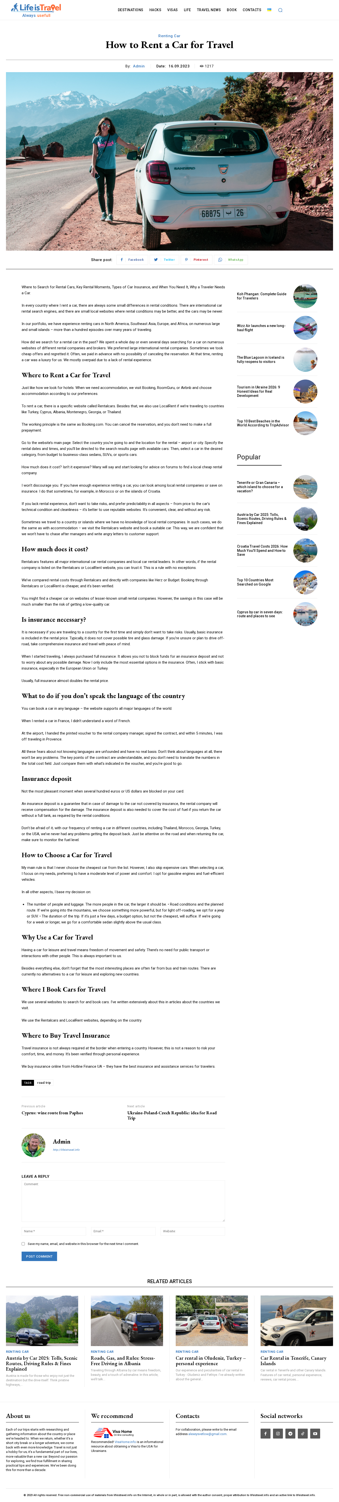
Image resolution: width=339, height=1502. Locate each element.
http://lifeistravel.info (66, 1149)
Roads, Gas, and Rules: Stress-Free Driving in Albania (123, 1361)
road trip (44, 1083)
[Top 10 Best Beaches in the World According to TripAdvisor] (305, 423)
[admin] (33, 1145)
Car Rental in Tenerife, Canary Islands (293, 1361)
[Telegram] (290, 1434)
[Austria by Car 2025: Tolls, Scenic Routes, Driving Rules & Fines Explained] (305, 519)
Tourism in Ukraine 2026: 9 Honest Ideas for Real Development (258, 391)
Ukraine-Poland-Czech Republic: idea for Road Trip (172, 1115)
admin (139, 66)
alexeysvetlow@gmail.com (207, 1434)
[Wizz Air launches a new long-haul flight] (305, 328)
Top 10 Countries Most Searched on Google (255, 582)
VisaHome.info (125, 1442)
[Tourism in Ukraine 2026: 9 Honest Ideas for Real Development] (305, 392)
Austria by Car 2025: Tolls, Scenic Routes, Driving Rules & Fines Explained (261, 519)
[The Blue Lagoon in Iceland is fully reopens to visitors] (305, 360)
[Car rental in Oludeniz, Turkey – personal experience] (212, 1321)
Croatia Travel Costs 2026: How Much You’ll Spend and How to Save (262, 550)
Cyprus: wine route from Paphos (52, 1113)
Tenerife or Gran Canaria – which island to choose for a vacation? (260, 487)
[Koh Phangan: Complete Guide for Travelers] (305, 296)
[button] (280, 10)
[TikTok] (303, 1434)
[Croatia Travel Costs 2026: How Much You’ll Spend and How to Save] (305, 550)
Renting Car (169, 36)
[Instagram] (278, 1434)
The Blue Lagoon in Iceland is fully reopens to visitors (260, 359)
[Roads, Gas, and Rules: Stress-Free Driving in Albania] (127, 1321)
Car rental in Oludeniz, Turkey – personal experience (211, 1361)
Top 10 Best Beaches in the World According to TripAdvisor (263, 423)
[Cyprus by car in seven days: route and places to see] (305, 614)
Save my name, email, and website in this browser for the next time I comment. (83, 1244)
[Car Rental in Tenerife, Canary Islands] (297, 1321)
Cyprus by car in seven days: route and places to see (260, 614)
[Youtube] (315, 1434)
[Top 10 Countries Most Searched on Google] (305, 582)
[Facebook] (266, 1434)
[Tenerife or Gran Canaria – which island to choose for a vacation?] (305, 487)
